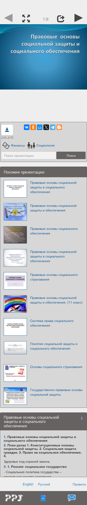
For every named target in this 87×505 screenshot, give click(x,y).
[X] (46, 127)
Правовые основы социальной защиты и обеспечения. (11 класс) (56, 299)
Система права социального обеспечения (52, 323)
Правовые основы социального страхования (54, 276)
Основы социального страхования (56, 366)
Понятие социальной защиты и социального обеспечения (53, 346)
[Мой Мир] (39, 127)
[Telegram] (52, 127)
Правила (79, 484)
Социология (45, 145)
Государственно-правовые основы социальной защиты (56, 392)
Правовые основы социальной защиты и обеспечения (53, 207)
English (28, 484)
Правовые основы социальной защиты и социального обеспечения (53, 187)
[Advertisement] (43, 6)
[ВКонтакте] (26, 127)
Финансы (18, 145)
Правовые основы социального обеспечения (54, 230)
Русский (44, 484)
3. (5, 466)
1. (5, 436)
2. (5, 445)
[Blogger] (59, 127)
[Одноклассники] (33, 127)
